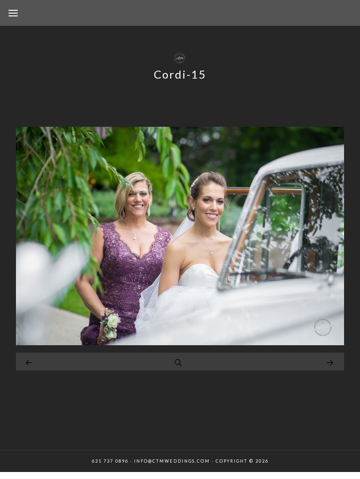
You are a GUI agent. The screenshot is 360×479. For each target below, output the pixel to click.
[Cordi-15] (180, 343)
